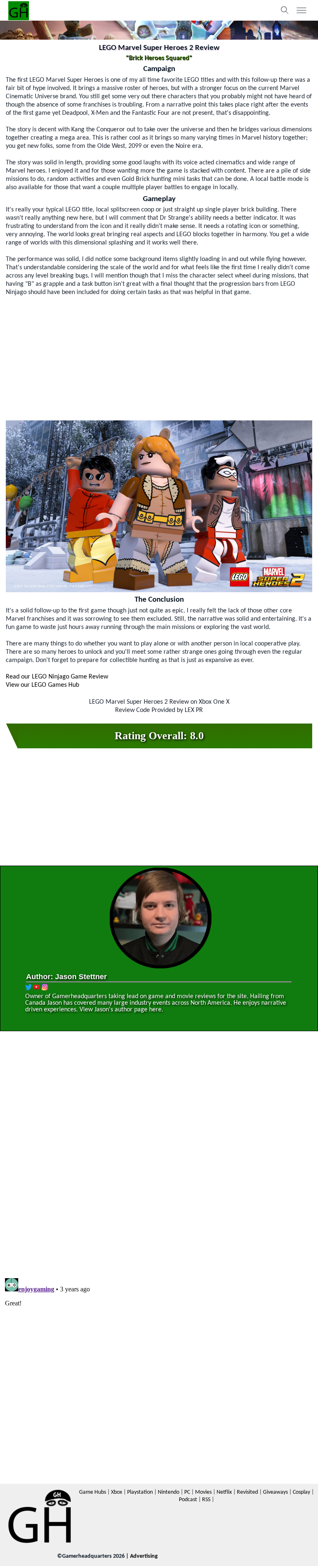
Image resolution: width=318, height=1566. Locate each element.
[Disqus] (159, 1156)
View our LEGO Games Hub (42, 685)
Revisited (247, 1492)
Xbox (116, 1492)
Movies (203, 1492)
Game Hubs (92, 1492)
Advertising (144, 1556)
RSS (206, 1500)
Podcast (188, 1500)
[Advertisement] (159, 354)
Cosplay (301, 1492)
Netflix (224, 1492)
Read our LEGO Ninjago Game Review (57, 677)
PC (187, 1492)
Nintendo (168, 1492)
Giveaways (275, 1492)
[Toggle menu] (301, 10)
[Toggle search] (285, 10)
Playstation (140, 1492)
